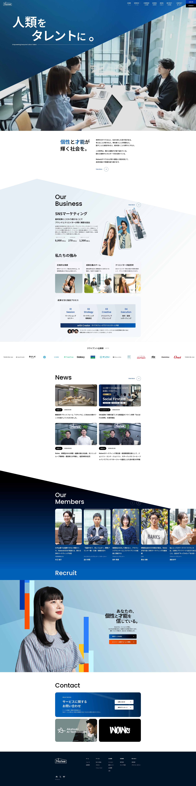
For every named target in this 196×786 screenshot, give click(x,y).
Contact (190, 5)
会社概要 (110, 758)
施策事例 (88, 765)
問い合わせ (134, 758)
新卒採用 (122, 762)
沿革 (109, 770)
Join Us (191, 2)
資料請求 (133, 762)
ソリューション (99, 767)
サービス (98, 758)
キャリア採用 (123, 765)
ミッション (110, 762)
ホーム (87, 758)
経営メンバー (111, 765)
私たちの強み (98, 762)
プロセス (98, 765)
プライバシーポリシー (136, 765)
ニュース (88, 762)
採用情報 (122, 758)
